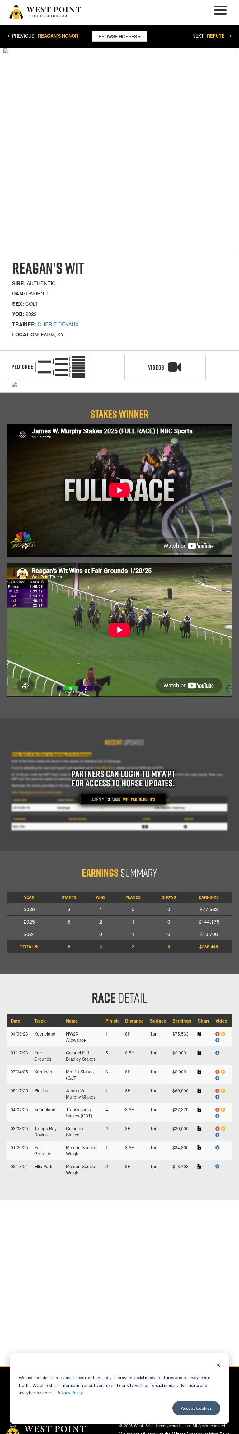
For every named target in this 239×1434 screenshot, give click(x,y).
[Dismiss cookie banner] (218, 1366)
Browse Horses (118, 36)
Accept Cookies (196, 1408)
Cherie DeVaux (58, 324)
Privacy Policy (69, 1392)
